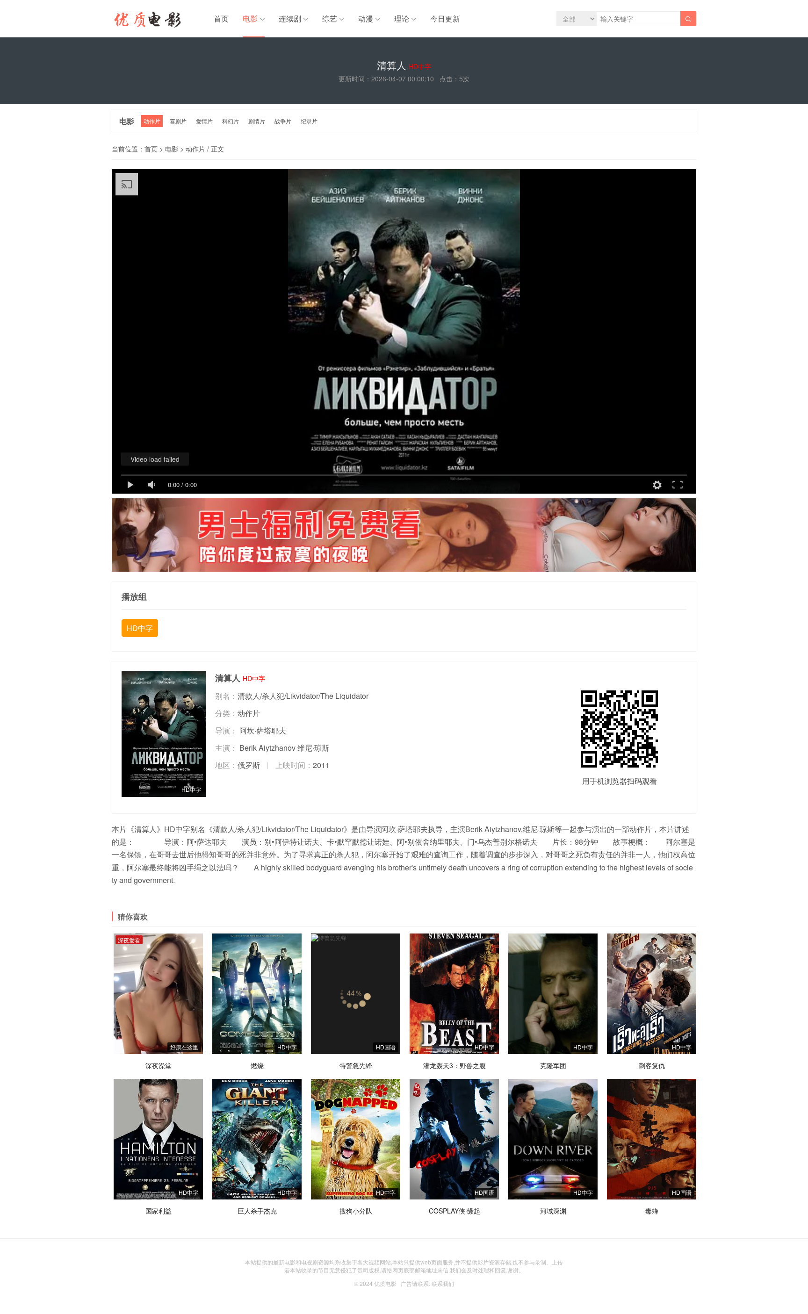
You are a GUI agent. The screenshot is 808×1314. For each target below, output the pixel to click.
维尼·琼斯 (313, 747)
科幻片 (230, 121)
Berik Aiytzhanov (267, 747)
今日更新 (445, 18)
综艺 (329, 18)
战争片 (282, 121)
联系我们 (443, 1283)
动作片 (152, 121)
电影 (250, 18)
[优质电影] (146, 21)
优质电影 (385, 1283)
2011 (321, 765)
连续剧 (290, 18)
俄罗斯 (249, 765)
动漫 (365, 18)
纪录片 (309, 121)
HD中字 (140, 628)
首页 (221, 18)
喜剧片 (178, 121)
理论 (401, 18)
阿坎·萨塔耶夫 (262, 730)
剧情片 (256, 121)
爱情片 (204, 121)
